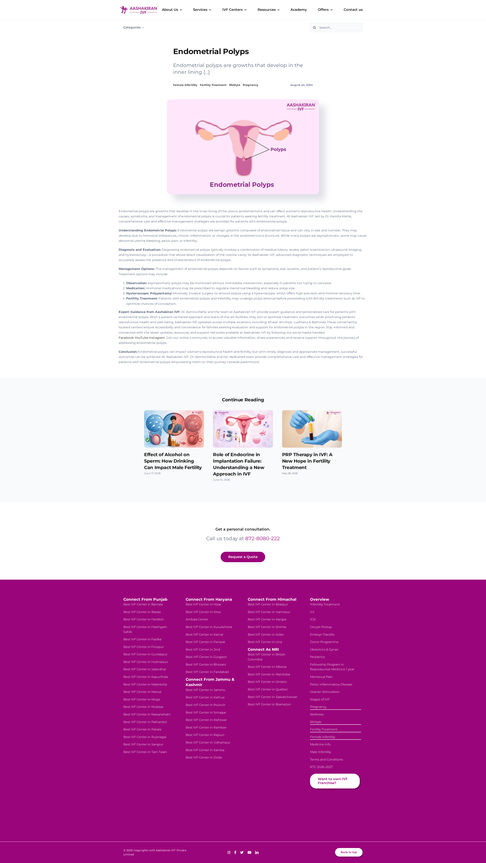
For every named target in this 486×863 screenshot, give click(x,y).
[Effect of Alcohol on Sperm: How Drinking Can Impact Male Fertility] (174, 429)
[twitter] (242, 852)
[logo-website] (139, 7)
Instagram (157, 338)
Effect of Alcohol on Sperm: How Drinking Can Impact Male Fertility (173, 461)
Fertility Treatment (213, 85)
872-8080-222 (262, 538)
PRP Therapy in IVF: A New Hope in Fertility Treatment (307, 461)
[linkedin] (257, 852)
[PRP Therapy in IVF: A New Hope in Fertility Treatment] (312, 429)
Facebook (126, 338)
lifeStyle (234, 85)
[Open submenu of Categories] (142, 27)
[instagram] (228, 852)
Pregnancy (250, 85)
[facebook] (235, 852)
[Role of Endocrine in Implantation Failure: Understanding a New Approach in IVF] (243, 429)
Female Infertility (185, 85)
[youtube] (249, 852)
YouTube (141, 338)
